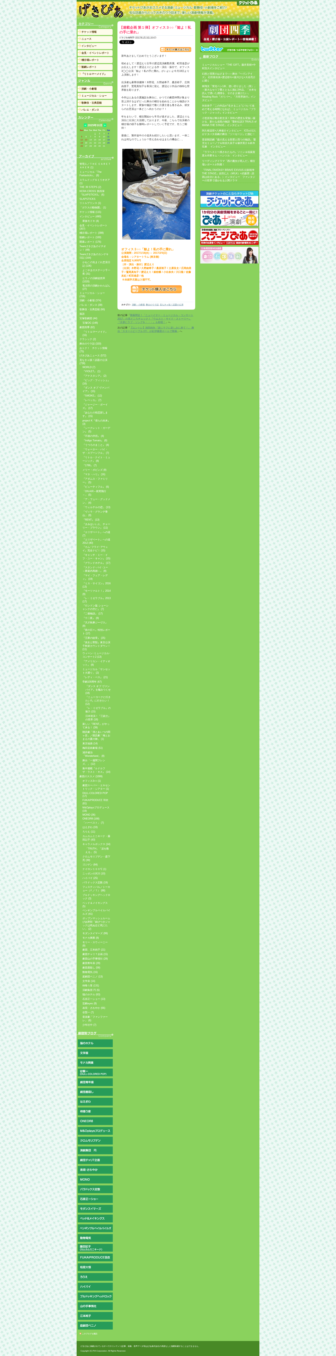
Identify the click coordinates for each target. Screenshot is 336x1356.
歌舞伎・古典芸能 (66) (92, 309)
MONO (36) (88, 814)
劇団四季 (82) (87, 327)
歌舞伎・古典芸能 (91, 102)
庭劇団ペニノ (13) (92, 976)
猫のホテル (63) (91, 994)
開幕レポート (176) (90, 241)
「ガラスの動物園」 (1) (93, 207)
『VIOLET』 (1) (91, 371)
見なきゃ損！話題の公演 (171, 304)
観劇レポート (89, 66)
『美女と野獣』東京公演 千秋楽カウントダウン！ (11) (96, 646)
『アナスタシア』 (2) (94, 375)
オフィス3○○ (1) (91, 780)
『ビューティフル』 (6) (95, 486)
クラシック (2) (88, 339)
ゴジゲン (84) (90, 864)
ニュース (86, 38)
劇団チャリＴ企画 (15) (95, 954)
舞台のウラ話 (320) (90, 343)
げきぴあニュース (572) (93, 355)
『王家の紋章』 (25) (93, 637)
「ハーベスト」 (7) (93, 822)
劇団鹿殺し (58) (91, 967)
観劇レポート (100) (90, 237)
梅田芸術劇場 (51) (92, 747)
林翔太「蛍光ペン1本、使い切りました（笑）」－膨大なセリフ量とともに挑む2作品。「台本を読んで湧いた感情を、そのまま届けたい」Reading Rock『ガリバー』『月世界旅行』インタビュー (229, 93)
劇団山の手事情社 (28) (95, 958)
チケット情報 (89, 31)
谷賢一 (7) (88, 1012)
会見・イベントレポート (95, 52)
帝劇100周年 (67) (92, 681)
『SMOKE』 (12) (92, 395)
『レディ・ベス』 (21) (95, 677)
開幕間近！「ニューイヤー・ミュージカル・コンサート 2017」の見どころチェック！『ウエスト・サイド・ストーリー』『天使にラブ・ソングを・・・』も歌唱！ (155, 319)
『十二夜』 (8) (90, 618)
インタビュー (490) (90, 216)
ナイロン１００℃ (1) (94, 869)
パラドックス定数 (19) (95, 882)
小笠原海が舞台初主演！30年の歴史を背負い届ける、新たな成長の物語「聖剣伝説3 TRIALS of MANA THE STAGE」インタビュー (229, 122)
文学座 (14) (88, 981)
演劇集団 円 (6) (91, 990)
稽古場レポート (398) (92, 232)
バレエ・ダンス (90, 109)
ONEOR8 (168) (90, 818)
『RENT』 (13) (90, 519)
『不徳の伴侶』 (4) (93, 435)
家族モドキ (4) (90, 220)
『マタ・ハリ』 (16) (93, 474)
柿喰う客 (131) (90, 985)
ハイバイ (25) (90, 878)
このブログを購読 (89, 1334)
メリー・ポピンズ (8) (94, 469)
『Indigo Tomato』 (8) (94, 440)
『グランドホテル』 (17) (96, 562)
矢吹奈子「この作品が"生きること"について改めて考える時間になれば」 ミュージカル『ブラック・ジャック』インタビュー (229, 109)
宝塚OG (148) (90, 322)
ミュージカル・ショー (94, 95)
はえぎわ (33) (90, 827)
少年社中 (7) (89, 1024)
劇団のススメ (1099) (91, 776)
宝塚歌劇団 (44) (88, 318)
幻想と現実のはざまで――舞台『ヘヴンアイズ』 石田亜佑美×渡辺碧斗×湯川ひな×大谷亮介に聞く (229, 77)
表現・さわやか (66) (93, 1007)
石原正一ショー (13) (93, 998)
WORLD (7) (88, 367)
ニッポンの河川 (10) (93, 873)
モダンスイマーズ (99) (95, 933)
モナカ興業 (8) (90, 937)
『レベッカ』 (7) (91, 400)
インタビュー (89, 45)
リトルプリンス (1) (90, 203)
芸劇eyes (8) (89, 1003)
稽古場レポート (90, 59)
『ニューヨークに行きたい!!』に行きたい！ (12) (98, 700)
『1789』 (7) (89, 465)
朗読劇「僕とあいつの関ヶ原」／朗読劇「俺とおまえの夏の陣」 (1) (96, 735)
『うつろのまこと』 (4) (95, 444)
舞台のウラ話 (152, 304)
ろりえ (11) (88, 831)
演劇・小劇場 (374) (90, 300)
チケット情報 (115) (90, 212)
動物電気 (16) (90, 972)
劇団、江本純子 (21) (93, 949)
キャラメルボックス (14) (96, 844)
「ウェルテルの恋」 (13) (96, 507)
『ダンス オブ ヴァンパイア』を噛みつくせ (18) (98, 689)
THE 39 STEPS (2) (90, 187)
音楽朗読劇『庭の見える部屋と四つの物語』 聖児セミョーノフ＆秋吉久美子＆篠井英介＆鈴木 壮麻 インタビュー (229, 143)
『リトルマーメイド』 (94, 73)
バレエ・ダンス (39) (91, 304)
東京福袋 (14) (90, 743)
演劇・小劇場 (138, 304)
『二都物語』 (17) (92, 613)
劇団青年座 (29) (91, 963)
